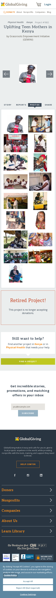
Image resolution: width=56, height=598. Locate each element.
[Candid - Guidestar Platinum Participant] (16, 557)
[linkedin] (41, 475)
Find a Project (28, 361)
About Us (9, 521)
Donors (7, 490)
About (19, 12)
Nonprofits (28, 12)
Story (7, 104)
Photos (35, 104)
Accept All (28, 581)
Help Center (28, 464)
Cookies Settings (28, 594)
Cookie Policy (10, 575)
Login (47, 4)
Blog (49, 12)
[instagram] (28, 475)
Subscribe (28, 413)
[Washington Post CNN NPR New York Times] (28, 548)
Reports (21, 104)
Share (48, 104)
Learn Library (13, 531)
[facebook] (14, 475)
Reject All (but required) (28, 588)
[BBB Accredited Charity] (28, 557)
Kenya (29, 22)
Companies (40, 12)
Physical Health (15, 22)
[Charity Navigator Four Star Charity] (7, 557)
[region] (28, 580)
